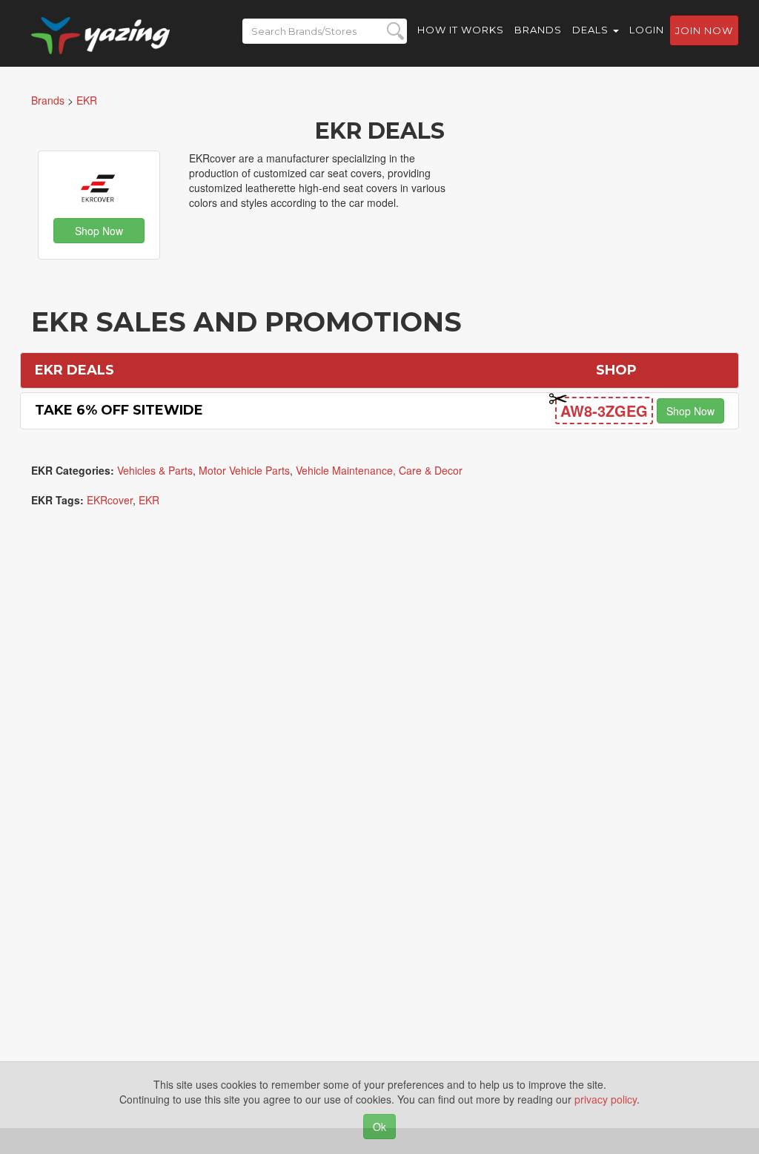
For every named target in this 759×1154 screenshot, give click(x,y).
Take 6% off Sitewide (119, 410)
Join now (704, 30)
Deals (591, 30)
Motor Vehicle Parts (244, 470)
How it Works (460, 30)
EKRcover (110, 499)
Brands (538, 30)
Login (646, 30)
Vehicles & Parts (155, 470)
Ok (379, 1126)
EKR (149, 499)
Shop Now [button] (99, 230)
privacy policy (605, 1099)
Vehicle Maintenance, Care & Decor (379, 470)
